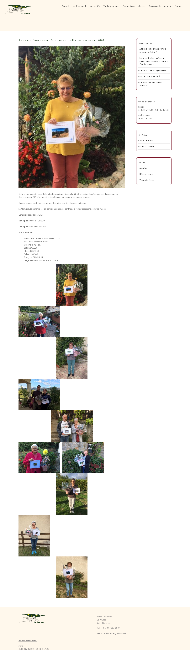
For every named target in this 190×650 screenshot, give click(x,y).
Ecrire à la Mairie (147, 146)
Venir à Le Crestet (147, 180)
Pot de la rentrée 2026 (150, 76)
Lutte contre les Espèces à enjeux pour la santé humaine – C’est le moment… (154, 61)
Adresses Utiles (147, 140)
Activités (143, 168)
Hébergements (146, 174)
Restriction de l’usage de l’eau (153, 70)
